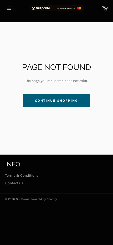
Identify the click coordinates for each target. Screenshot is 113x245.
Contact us (14, 183)
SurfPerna (22, 199)
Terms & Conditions (21, 175)
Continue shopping (56, 101)
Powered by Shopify (44, 199)
